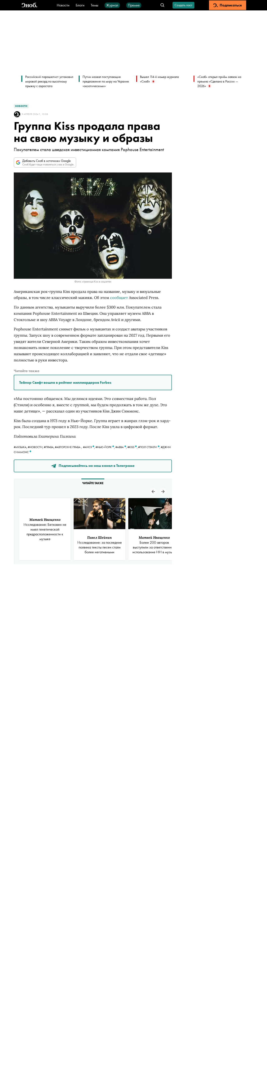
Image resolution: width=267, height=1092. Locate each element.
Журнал (112, 5)
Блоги (80, 5)
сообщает (119, 297)
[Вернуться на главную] (29, 5)
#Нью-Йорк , (105, 447)
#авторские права (68, 447)
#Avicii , (89, 447)
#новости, (36, 447)
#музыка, (21, 447)
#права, (49, 447)
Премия (134, 5)
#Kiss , (132, 447)
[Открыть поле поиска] (162, 5)
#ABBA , (121, 447)
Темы (94, 5)
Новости (63, 5)
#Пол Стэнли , (149, 447)
